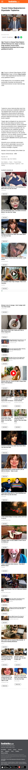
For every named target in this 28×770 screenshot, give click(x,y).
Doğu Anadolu (22, 74)
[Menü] (2, 1)
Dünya (14, 749)
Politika (17, 751)
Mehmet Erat (5, 74)
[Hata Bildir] (6, 764)
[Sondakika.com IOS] (5, 767)
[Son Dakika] (14, 1)
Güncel (9, 749)
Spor (2, 751)
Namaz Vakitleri (4, 753)
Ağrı (2, 72)
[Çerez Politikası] (4, 763)
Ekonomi (20, 749)
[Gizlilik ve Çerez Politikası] (21, 762)
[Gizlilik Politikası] (11, 762)
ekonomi (12, 137)
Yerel (12, 751)
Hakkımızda (3, 747)
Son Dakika (3, 749)
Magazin (7, 751)
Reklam (7, 747)
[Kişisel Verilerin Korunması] (13, 763)
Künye (13, 747)
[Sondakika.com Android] (13, 767)
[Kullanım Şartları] (4, 762)
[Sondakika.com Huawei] (22, 767)
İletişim (10, 747)
